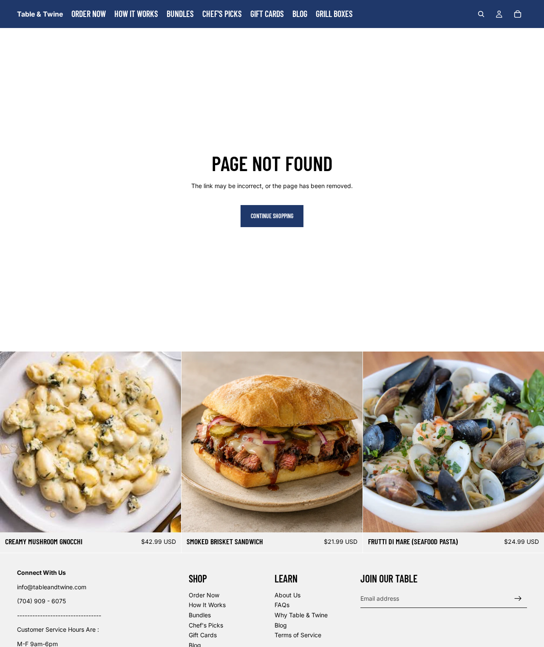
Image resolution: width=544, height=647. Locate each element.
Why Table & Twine (301, 615)
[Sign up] (518, 599)
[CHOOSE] (349, 519)
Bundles (200, 615)
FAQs (282, 605)
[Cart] (517, 14)
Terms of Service (298, 635)
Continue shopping (272, 215)
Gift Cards (203, 635)
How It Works (207, 605)
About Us (287, 595)
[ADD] (168, 519)
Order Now (204, 595)
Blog (281, 625)
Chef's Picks (206, 625)
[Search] (481, 14)
